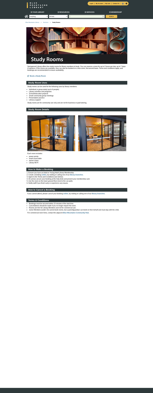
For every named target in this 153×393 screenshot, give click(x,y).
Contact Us (116, 3)
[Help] (126, 3)
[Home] (26, 17)
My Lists (107, 3)
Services (90, 12)
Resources (64, 12)
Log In (91, 3)
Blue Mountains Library (32, 22)
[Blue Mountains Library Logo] (76, 5)
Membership (116, 12)
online (44, 175)
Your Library (38, 12)
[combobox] (87, 16)
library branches (76, 175)
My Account (99, 3)
